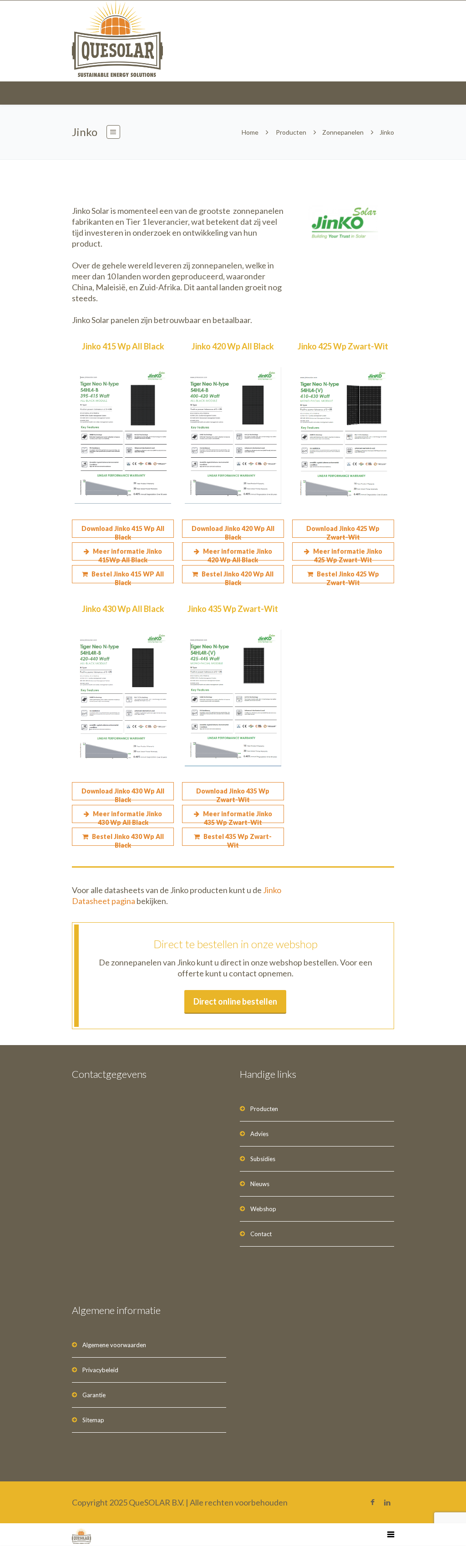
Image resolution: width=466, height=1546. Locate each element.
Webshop (263, 1209)
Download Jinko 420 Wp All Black (233, 531)
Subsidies (262, 1158)
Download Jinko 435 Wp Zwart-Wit (232, 793)
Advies (259, 1133)
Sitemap (93, 1420)
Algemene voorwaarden (114, 1345)
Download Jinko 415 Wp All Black (122, 531)
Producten (291, 132)
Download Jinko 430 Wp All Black (122, 793)
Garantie (94, 1395)
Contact (261, 1234)
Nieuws (259, 1183)
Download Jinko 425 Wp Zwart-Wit (343, 531)
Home (250, 132)
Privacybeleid (100, 1370)
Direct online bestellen (235, 1001)
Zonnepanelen (343, 132)
